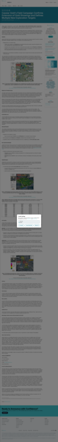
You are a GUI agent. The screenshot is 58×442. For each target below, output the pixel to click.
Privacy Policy (29, 218)
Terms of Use (35, 218)
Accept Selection (29, 225)
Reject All (37, 225)
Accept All (21, 225)
